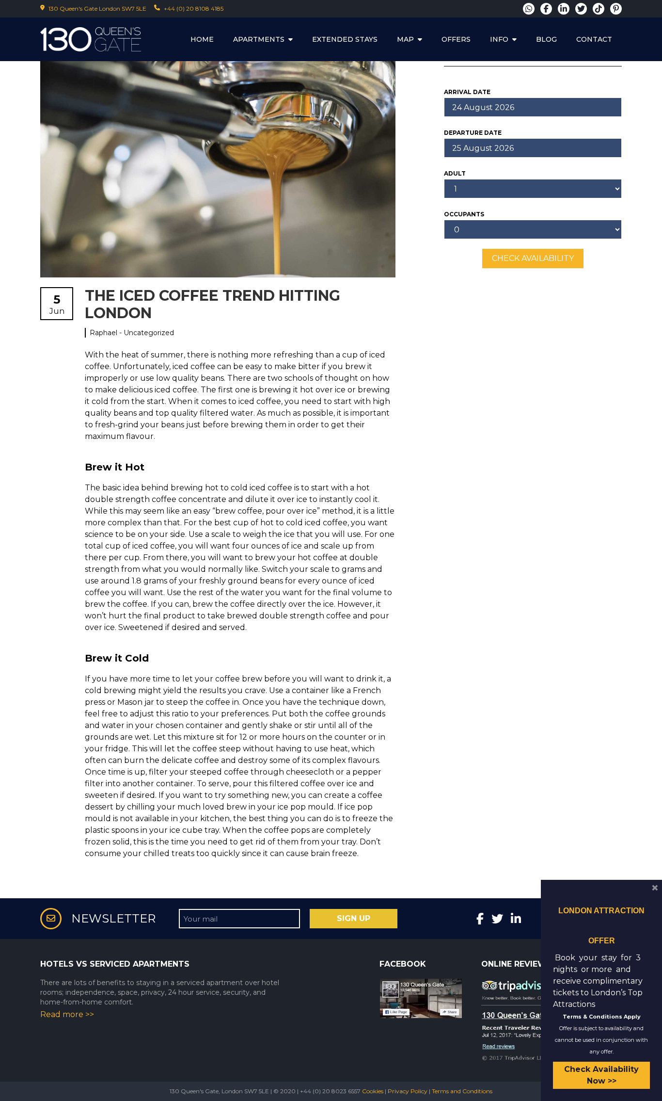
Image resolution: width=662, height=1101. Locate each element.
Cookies (372, 1091)
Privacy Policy (407, 1091)
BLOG (546, 39)
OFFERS (456, 39)
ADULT (455, 173)
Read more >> (67, 1014)
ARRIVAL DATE (467, 92)
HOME (202, 39)
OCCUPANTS (464, 214)
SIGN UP (353, 918)
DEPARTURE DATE (473, 132)
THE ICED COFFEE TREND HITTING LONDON (212, 304)
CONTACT (594, 39)
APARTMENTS (258, 39)
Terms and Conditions (462, 1091)
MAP (405, 39)
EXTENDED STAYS (345, 39)
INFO (499, 39)
